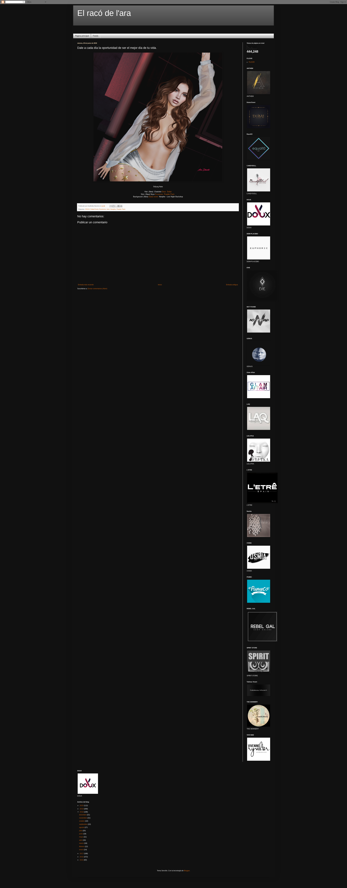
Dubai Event (94, 209)
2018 (82, 812)
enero (81, 850)
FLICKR (252, 62)
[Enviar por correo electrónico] (111, 206)
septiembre (83, 824)
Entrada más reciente (86, 285)
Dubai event (153, 197)
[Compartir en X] (116, 206)
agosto (82, 827)
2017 (82, 854)
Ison (108, 209)
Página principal (82, 36)
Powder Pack (169, 194)
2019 (82, 809)
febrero (82, 846)
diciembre (83, 815)
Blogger (187, 871)
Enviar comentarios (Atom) (97, 289)
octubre (82, 821)
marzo (81, 843)
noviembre (83, 818)
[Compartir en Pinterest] (121, 206)
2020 (82, 806)
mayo (81, 837)
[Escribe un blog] (113, 206)
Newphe (113, 209)
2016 (82, 857)
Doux (164, 192)
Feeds (95, 36)
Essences (159, 194)
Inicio (160, 285)
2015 (82, 860)
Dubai (169, 192)
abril (81, 840)
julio (81, 831)
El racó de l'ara (104, 13)
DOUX (87, 209)
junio (81, 834)
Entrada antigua (232, 285)
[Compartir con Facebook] (118, 206)
